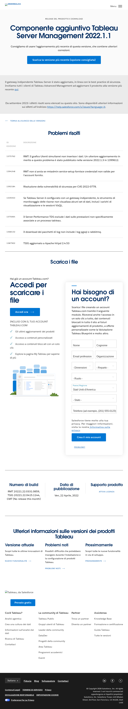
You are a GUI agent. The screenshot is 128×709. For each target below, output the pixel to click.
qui (16, 89)
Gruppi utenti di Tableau (51, 624)
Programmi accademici (50, 652)
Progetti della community (52, 641)
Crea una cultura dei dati (18, 624)
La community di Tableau (53, 612)
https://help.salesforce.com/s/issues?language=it (76, 107)
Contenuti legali (12, 689)
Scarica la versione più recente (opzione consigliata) (64, 59)
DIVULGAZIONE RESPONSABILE (19, 695)
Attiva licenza (106, 492)
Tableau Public (46, 618)
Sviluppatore (48, 681)
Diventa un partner (81, 624)
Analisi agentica (13, 618)
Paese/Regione (80, 385)
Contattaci (10, 644)
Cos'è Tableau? (13, 612)
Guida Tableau (101, 630)
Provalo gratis (23, 602)
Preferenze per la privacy (22, 700)
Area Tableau (45, 646)
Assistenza (100, 612)
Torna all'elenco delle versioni (27, 121)
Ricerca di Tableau (14, 638)
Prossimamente (99, 545)
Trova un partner (80, 618)
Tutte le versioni (102, 635)
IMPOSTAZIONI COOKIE (47, 695)
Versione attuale (19, 545)
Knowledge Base (102, 618)
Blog (36, 681)
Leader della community (51, 630)
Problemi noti (56, 545)
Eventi (42, 658)
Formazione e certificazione (108, 624)
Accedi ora (21, 312)
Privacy (48, 689)
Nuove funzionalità (16, 561)
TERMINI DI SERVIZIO (32, 689)
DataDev (43, 635)
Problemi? (79, 447)
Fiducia (27, 681)
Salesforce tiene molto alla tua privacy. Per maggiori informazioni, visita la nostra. (92, 425)
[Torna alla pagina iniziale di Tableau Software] (16, 3)
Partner (75, 612)
